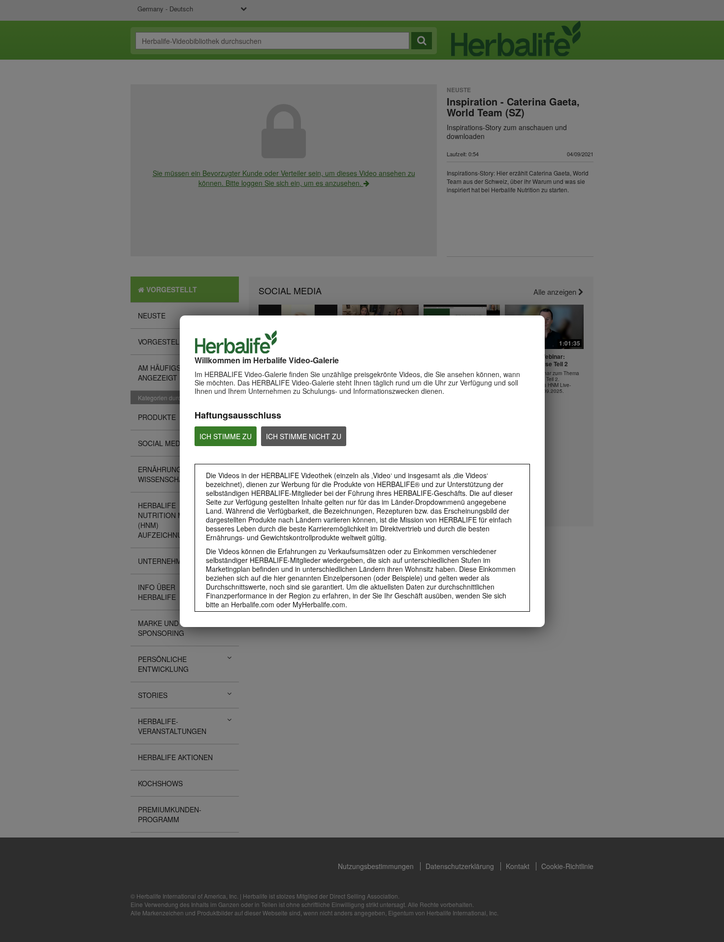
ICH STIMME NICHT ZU (303, 436)
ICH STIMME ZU (225, 436)
